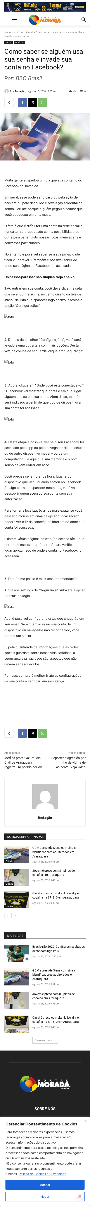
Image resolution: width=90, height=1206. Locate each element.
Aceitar (45, 1185)
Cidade (9, 861)
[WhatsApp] (42, 102)
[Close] (85, 1120)
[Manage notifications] (79, 1196)
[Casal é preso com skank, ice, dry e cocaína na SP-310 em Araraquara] (16, 899)
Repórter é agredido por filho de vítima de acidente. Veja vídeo (68, 762)
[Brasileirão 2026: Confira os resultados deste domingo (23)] (16, 953)
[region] (45, 1161)
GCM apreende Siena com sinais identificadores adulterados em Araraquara (54, 852)
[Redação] (7, 91)
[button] (7, 20)
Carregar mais (43, 1040)
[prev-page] (7, 915)
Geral (29, 32)
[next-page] (14, 915)
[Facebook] (22, 102)
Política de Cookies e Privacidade (42, 1174)
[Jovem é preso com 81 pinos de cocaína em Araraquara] (16, 877)
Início (7, 32)
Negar (45, 1196)
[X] (32, 102)
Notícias (18, 32)
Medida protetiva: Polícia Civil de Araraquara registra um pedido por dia (23, 762)
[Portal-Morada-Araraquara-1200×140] (45, 7)
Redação (20, 91)
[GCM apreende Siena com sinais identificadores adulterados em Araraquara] (16, 854)
